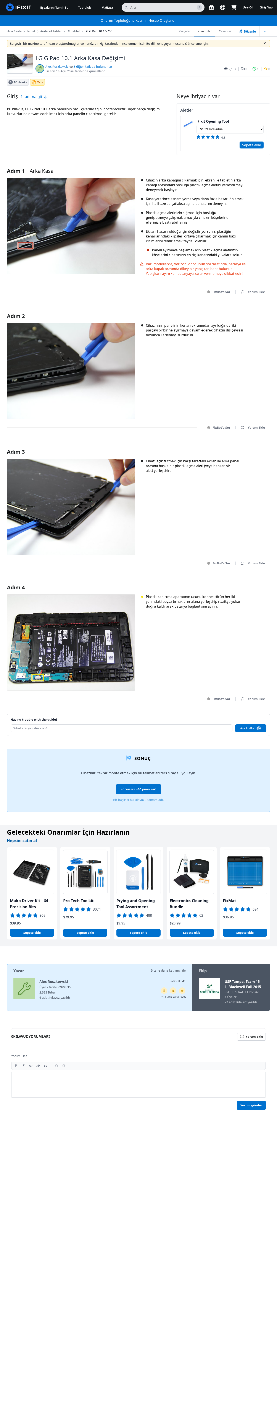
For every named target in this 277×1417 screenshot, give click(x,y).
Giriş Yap (266, 7)
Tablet (30, 31)
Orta (40, 82)
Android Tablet (51, 31)
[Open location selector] (222, 7)
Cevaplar (225, 31)
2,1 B (232, 69)
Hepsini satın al (22, 840)
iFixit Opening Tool (212, 121)
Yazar (18, 970)
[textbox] (138, 1085)
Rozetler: (177, 981)
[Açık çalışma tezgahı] (211, 7)
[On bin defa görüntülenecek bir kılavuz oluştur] (173, 990)
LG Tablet (73, 31)
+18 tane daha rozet (173, 996)
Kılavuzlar (205, 31)
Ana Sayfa (14, 31)
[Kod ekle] (30, 1066)
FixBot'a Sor (221, 292)
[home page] (19, 7)
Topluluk (84, 7)
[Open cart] (234, 7)
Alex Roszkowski (57, 66)
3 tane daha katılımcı (166, 970)
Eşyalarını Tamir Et (54, 7)
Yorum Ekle (252, 310)
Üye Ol (248, 7)
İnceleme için (198, 43)
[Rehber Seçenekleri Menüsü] (264, 31)
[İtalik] (23, 1066)
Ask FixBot (247, 728)
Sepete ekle (251, 145)
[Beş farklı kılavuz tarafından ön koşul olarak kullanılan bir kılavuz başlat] (164, 990)
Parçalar (185, 31)
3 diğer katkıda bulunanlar (93, 66)
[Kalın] (16, 1066)
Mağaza (107, 7)
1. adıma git (32, 96)
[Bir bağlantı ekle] (38, 1066)
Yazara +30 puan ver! (141, 789)
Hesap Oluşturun (162, 20)
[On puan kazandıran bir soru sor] (182, 990)
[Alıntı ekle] (45, 1066)
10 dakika (20, 82)
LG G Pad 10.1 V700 (98, 31)
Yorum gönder (251, 1105)
